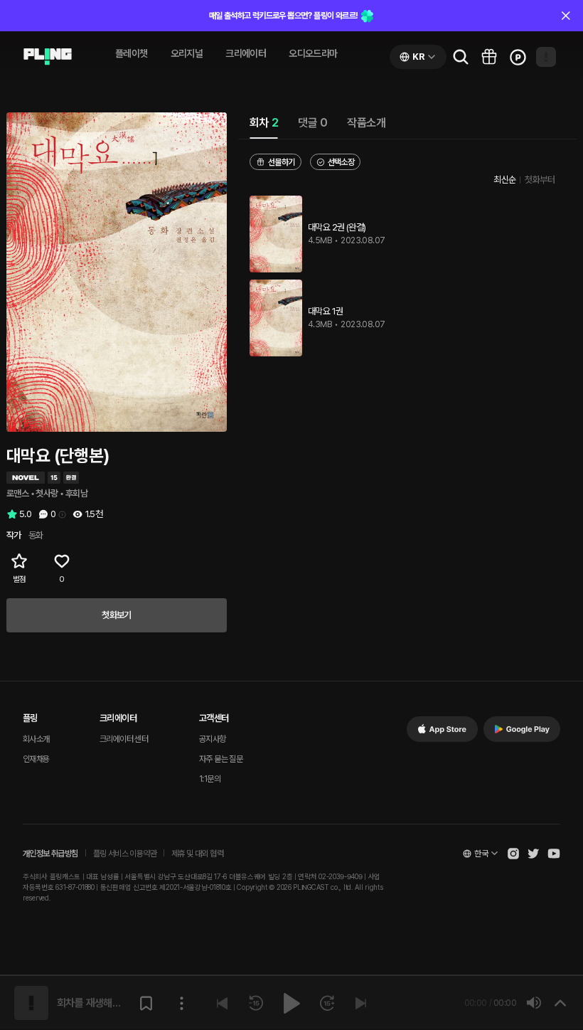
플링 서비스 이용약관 (124, 854)
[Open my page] (546, 57)
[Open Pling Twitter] (533, 853)
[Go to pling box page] (489, 57)
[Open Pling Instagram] (513, 853)
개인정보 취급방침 (50, 854)
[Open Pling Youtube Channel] (553, 853)
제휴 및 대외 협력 (197, 854)
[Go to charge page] (517, 57)
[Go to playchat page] (48, 56)
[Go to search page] (460, 57)
